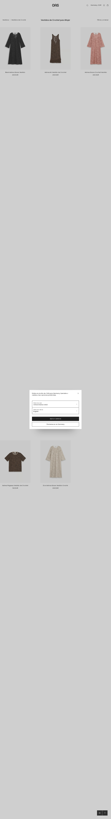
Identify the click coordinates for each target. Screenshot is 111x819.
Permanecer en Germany (55, 424)
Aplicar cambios (55, 419)
